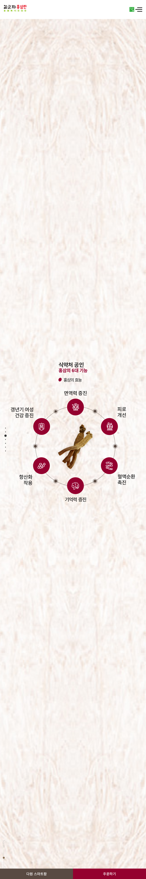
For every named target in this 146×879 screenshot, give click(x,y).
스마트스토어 (131, 9)
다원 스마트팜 (36, 874)
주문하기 (109, 874)
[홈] (15, 8)
